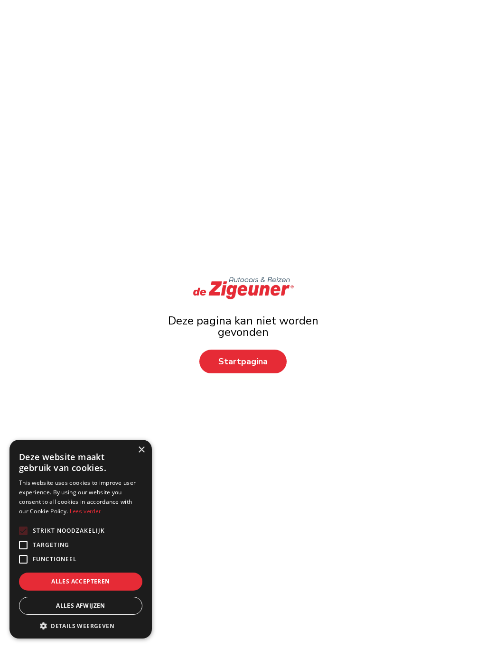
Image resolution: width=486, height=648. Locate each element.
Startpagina (243, 361)
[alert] (80, 539)
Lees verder (85, 511)
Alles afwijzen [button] (80, 606)
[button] (80, 625)
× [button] (141, 450)
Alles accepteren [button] (80, 581)
